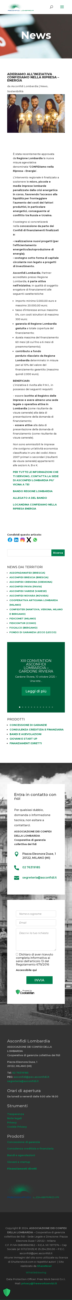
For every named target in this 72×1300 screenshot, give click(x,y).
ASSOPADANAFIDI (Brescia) (27, 572)
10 (46, 707)
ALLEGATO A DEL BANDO (30, 497)
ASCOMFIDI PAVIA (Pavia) (25, 586)
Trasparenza (15, 1114)
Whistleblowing (36, 1272)
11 (49, 707)
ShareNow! (44, 1266)
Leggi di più (36, 691)
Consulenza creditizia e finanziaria (37, 729)
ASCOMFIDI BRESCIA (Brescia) (28, 577)
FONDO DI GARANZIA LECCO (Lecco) (32, 632)
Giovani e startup (18, 1162)
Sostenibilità (15, 91)
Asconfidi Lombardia (24, 86)
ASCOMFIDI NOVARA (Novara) (28, 595)
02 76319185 (31, 867)
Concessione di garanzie (28, 725)
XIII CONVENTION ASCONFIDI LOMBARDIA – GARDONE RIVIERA (36, 666)
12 (52, 707)
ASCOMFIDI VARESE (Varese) (28, 591)
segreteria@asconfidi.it (23, 1081)
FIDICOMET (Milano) (22, 618)
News (44, 86)
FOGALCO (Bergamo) (23, 627)
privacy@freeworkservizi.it (39, 1283)
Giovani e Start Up (23, 738)
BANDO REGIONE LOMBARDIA (33, 491)
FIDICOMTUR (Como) (22, 623)
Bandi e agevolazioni (25, 734)
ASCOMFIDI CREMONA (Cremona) (30, 581)
